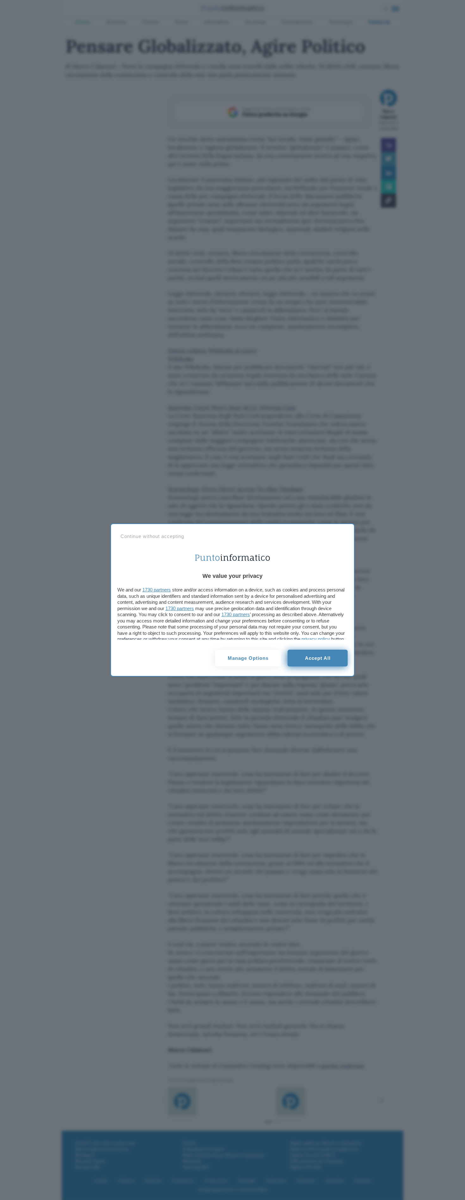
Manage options (248, 658)
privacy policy (315, 639)
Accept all (318, 658)
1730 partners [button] (156, 589)
